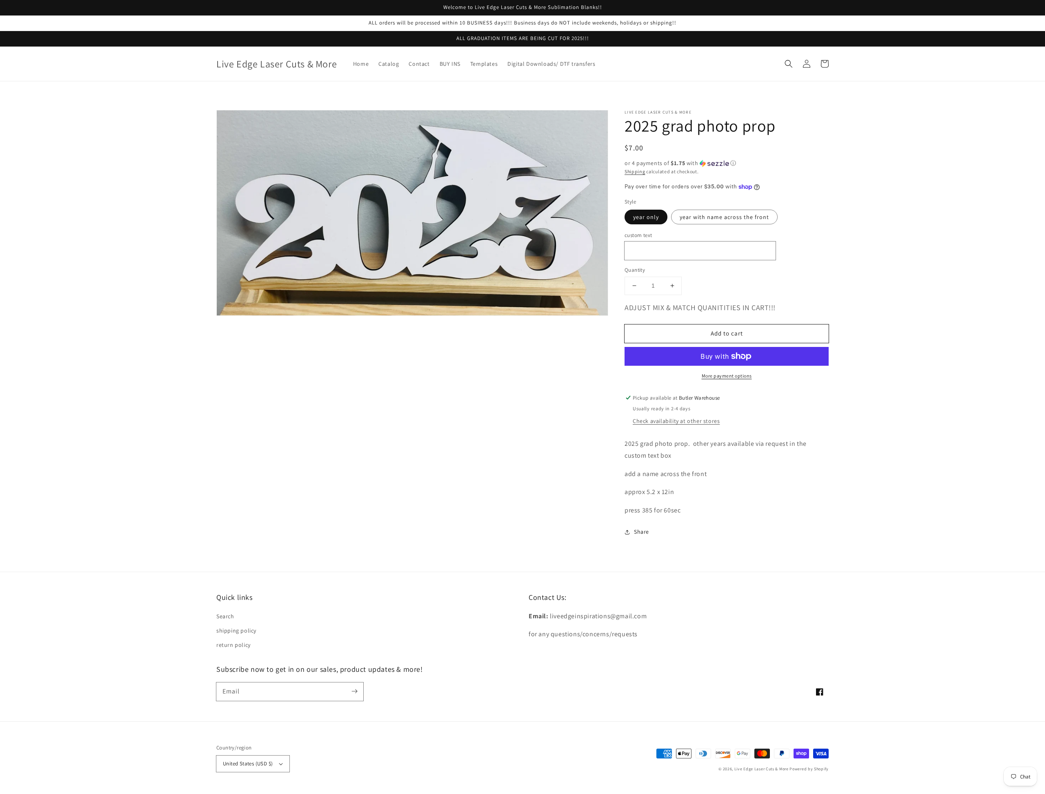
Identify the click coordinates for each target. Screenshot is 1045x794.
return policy (233, 645)
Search (225, 616)
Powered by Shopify (809, 769)
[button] (789, 64)
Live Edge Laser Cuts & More (761, 769)
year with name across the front (724, 217)
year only (646, 217)
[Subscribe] (354, 691)
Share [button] (641, 531)
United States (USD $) (248, 763)
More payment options (727, 376)
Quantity (635, 269)
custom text (638, 235)
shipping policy (236, 630)
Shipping (635, 171)
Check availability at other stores (676, 421)
